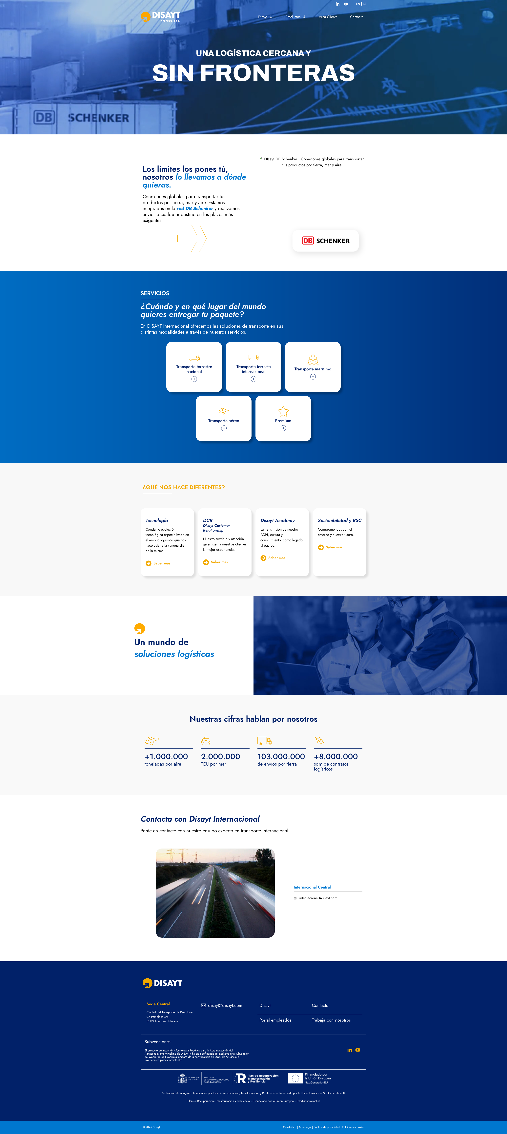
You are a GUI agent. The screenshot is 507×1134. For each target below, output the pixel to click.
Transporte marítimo (312, 369)
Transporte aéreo (223, 421)
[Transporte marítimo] (313, 359)
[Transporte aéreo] (223, 411)
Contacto (356, 16)
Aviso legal (305, 1127)
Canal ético (289, 1127)
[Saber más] (149, 563)
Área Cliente (328, 16)
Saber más (161, 563)
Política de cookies (353, 1127)
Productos (293, 16)
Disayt (262, 16)
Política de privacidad (327, 1127)
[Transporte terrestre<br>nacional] (194, 357)
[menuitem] (358, 4)
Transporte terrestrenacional (194, 369)
